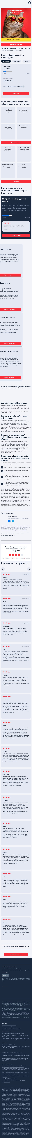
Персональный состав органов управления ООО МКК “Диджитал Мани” (13, 1081)
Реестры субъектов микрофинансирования (11, 1028)
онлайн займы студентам (19, 505)
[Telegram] (13, 521)
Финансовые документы (18, 970)
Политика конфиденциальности (8, 968)
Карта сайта (26, 970)
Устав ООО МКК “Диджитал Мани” (9, 1078)
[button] (16, 946)
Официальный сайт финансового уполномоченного (13, 1033)
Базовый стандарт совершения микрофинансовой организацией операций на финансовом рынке (15, 1073)
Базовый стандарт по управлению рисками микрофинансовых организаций (15, 1076)
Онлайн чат (5, 975)
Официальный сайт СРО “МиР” (8, 1044)
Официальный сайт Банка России (9, 1025)
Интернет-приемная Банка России (9, 1026)
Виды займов (19, 968)
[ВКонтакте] (9, 521)
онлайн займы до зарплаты (11, 504)
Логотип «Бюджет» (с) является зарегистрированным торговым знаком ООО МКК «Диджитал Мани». (15, 1013)
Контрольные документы (7, 970)
